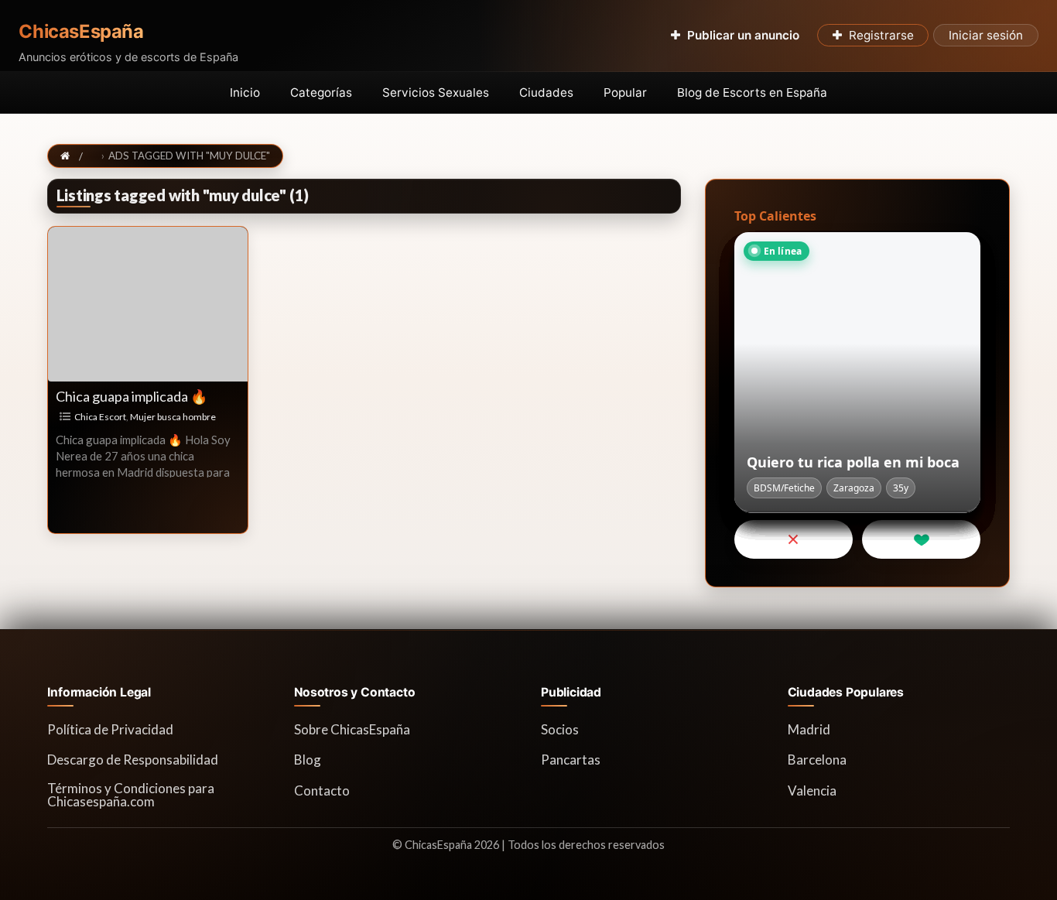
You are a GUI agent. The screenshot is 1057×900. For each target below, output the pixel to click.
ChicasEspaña (81, 32)
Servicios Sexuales (435, 92)
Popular (625, 92)
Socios (560, 729)
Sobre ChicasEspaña (352, 729)
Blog (307, 759)
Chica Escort (100, 417)
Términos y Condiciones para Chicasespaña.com (130, 794)
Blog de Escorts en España (752, 92)
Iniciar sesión (986, 35)
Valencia (812, 790)
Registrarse (881, 35)
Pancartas (570, 759)
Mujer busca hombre (173, 417)
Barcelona (817, 759)
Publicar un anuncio (743, 35)
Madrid (809, 729)
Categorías (321, 92)
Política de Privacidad (110, 729)
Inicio (245, 92)
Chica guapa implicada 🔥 (131, 396)
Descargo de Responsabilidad (132, 759)
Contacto (322, 790)
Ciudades (546, 92)
